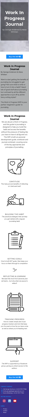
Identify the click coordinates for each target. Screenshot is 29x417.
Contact (5, 410)
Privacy (5, 408)
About (4, 412)
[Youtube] (15, 401)
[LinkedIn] (9, 401)
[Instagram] (4, 401)
